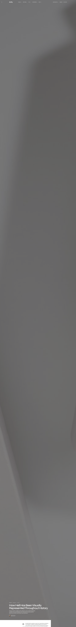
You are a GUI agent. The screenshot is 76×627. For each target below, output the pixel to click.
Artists (10, 602)
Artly (11, 2)
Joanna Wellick (13, 615)
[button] (2, 2)
